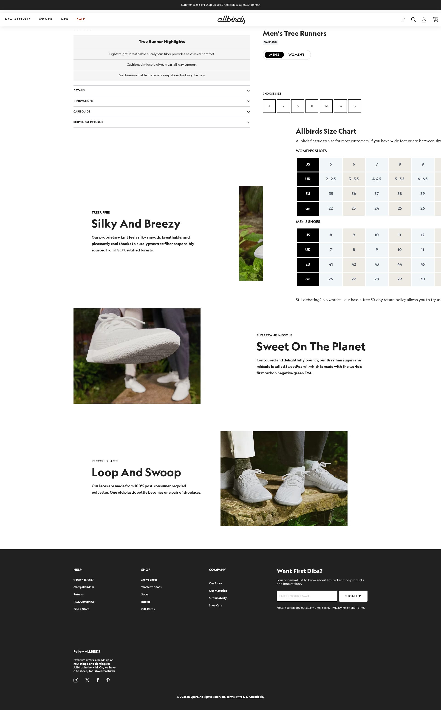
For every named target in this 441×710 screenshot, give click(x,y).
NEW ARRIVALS (18, 19)
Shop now (253, 4)
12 (326, 105)
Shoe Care (215, 605)
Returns (79, 594)
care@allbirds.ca (84, 587)
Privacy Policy (341, 607)
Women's (296, 54)
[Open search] (413, 20)
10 (297, 105)
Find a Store (81, 609)
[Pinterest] (108, 680)
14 (354, 105)
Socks (144, 594)
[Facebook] (97, 680)
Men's (274, 54)
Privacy (240, 697)
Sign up (353, 596)
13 (340, 105)
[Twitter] (87, 680)
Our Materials (218, 590)
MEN (65, 19)
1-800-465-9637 (84, 579)
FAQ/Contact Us (84, 601)
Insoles (145, 601)
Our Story (215, 583)
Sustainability (218, 598)
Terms (360, 607)
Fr (403, 19)
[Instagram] (76, 680)
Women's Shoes (151, 587)
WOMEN (46, 19)
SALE (81, 19)
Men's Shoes (149, 579)
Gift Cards (148, 609)
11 (312, 105)
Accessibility (256, 697)
